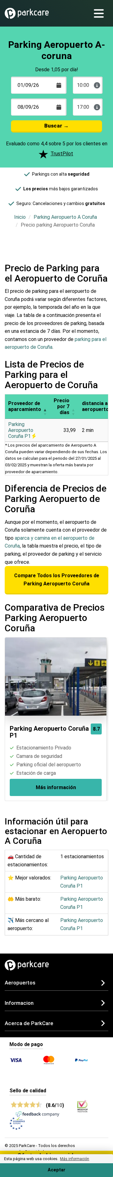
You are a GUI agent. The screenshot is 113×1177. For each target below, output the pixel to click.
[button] (45, 406)
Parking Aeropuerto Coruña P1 (20, 430)
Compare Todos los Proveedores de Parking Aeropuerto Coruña (56, 580)
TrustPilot (62, 154)
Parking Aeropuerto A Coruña (65, 217)
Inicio (20, 217)
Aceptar (56, 1170)
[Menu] (101, 13)
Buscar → (56, 126)
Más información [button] (74, 1159)
